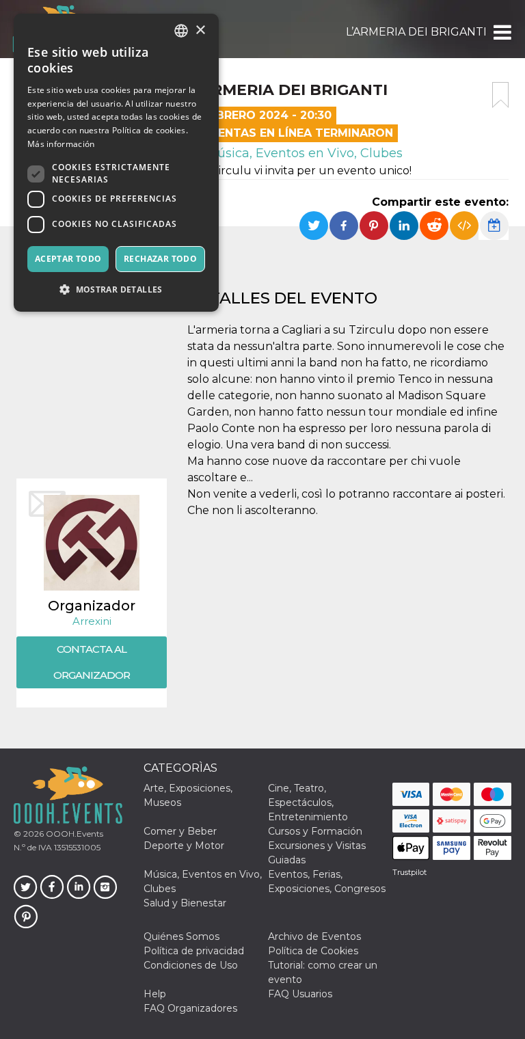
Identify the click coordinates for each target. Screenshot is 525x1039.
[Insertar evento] (464, 225)
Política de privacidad (194, 951)
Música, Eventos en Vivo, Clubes (302, 153)
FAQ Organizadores (190, 1008)
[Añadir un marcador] (500, 95)
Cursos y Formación (315, 831)
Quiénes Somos (181, 936)
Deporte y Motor (184, 845)
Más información (61, 144)
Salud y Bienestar (185, 903)
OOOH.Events (73, 833)
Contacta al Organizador (91, 662)
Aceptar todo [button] (68, 259)
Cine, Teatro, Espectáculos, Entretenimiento (308, 802)
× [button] (200, 30)
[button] (501, 32)
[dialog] (116, 163)
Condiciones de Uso (191, 965)
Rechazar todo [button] (160, 259)
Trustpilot (409, 872)
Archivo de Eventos (314, 936)
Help (155, 994)
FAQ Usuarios (300, 994)
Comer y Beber (180, 831)
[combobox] (181, 31)
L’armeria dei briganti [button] (416, 31)
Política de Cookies (313, 951)
